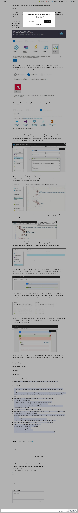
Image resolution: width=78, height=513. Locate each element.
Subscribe (47, 21)
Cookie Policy (27, 510)
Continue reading (39, 24)
